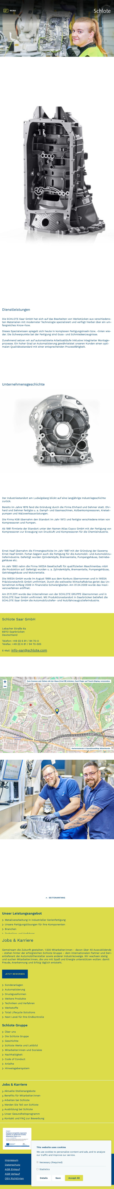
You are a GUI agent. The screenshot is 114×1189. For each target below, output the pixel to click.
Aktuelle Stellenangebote (19, 1090)
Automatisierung (15, 989)
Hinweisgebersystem (17, 1068)
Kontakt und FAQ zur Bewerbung (24, 1118)
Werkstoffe (11, 1007)
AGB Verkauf (12, 1173)
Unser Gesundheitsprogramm (22, 1113)
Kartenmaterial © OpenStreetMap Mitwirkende (91, 748)
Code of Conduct (15, 1059)
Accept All (74, 1178)
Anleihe (9, 1063)
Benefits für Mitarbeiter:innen (22, 1095)
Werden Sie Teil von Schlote (21, 1104)
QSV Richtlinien (14, 1178)
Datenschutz (12, 1164)
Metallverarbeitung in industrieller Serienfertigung (35, 919)
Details (44, 1178)
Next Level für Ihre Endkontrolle (24, 1016)
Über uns (10, 1031)
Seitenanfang (57, 898)
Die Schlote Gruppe (17, 1036)
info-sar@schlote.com (29, 650)
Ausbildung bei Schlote (18, 1109)
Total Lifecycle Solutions (20, 1012)
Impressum (11, 1160)
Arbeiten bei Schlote (16, 1100)
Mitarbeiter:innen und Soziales (23, 1050)
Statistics (44, 1169)
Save (58, 1178)
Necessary (51, 1162)
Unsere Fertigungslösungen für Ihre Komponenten (35, 924)
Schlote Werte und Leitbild (21, 1045)
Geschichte (11, 1040)
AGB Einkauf (12, 1169)
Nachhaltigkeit (14, 1054)
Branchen (10, 929)
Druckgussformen (15, 994)
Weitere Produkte (15, 998)
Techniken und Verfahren (20, 1003)
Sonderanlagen (14, 984)
